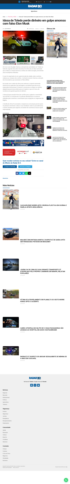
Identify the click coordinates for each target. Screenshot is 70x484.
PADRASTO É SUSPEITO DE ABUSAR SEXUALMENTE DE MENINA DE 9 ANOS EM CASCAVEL (60, 129)
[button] (17, 173)
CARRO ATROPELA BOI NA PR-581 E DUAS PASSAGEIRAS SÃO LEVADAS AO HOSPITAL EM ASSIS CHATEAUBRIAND (41, 329)
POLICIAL (10, 16)
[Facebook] (31, 385)
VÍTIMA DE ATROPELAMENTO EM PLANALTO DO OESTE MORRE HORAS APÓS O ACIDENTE (60, 110)
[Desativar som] (44, 2)
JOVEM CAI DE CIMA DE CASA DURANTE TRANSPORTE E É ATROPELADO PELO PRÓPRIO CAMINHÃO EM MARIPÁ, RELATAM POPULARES (60, 100)
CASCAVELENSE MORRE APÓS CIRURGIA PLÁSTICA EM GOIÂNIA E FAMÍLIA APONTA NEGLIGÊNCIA (56, 82)
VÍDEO (14, 16)
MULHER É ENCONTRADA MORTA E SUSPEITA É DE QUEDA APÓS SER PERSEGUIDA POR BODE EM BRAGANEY (42, 241)
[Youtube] (38, 385)
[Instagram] (35, 385)
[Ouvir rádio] (19, 2)
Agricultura (34, 11)
